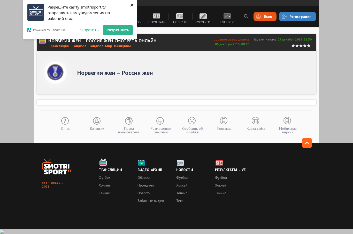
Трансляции (59, 46)
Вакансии (97, 128)
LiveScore (227, 22)
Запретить (89, 29)
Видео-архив (149, 169)
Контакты (224, 128)
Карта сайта (256, 128)
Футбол (105, 177)
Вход (268, 16)
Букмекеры (203, 22)
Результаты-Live (230, 169)
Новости (180, 22)
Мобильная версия (288, 130)
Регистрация (300, 16)
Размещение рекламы (161, 130)
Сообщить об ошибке (192, 130)
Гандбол (79, 46)
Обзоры (143, 177)
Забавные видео (150, 200)
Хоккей (104, 185)
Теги (179, 200)
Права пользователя (129, 130)
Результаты (157, 22)
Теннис (104, 193)
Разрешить (117, 29)
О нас (65, 128)
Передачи (145, 185)
